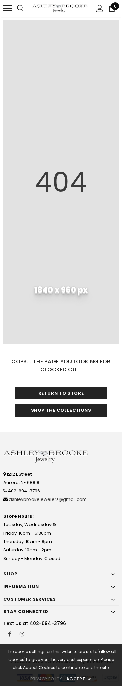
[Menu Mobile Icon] (7, 8)
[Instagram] (22, 634)
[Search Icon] (20, 8)
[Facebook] (9, 634)
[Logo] (60, 8)
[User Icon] (99, 8)
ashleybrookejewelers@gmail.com (48, 499)
